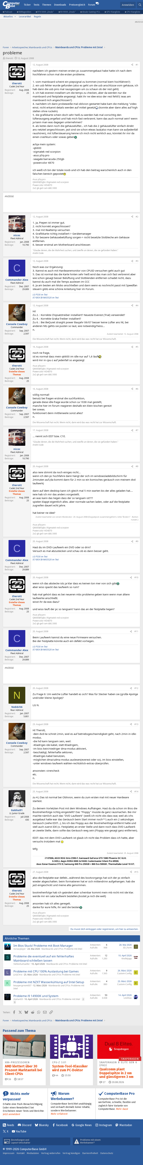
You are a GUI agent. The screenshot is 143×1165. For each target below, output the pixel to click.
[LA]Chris (17, 974)
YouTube (21, 1131)
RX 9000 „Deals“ (68, 12)
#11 (136, 631)
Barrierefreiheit (90, 1153)
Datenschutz (106, 1153)
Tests (36, 4)
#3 (137, 260)
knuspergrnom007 (22, 985)
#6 (137, 388)
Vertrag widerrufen (50, 1153)
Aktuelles (8, 16)
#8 (137, 466)
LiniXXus (128, 997)
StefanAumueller (21, 963)
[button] (15, 16)
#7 (137, 430)
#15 (136, 871)
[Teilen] (132, 65)
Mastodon (125, 1125)
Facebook (62, 1125)
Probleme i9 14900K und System (35, 996)
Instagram (105, 1125)
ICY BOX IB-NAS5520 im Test (46, 297)
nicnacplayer (19, 948)
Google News (83, 1125)
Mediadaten (33, 1153)
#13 (136, 724)
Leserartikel (25, 16)
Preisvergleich (77, 4)
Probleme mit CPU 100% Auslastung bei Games (46, 971)
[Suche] (140, 5)
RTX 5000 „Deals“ (45, 12)
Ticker (27, 4)
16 (9, 1079)
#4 (137, 305)
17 (104, 1082)
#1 (137, 64)
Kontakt (21, 1153)
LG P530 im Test (40, 294)
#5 (137, 346)
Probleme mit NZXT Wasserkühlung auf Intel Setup (48, 982)
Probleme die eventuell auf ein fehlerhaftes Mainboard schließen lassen (43, 958)
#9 (137, 541)
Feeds (10, 1125)
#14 (136, 791)
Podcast (8, 12)
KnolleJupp (127, 958)
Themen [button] (46, 4)
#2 (137, 216)
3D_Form (127, 947)
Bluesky (44, 1125)
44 (56, 1075)
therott (9, 58)
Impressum (8, 1153)
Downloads (60, 4)
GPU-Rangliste (113, 12)
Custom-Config (124, 973)
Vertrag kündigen (71, 1153)
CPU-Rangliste (133, 12)
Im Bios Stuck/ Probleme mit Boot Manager (43, 946)
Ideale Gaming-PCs (91, 12)
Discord (26, 1125)
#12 (136, 688)
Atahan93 (18, 999)
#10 (136, 577)
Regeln (37, 16)
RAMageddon (25, 12)
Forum (91, 4)
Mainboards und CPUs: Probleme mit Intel (62, 948)
